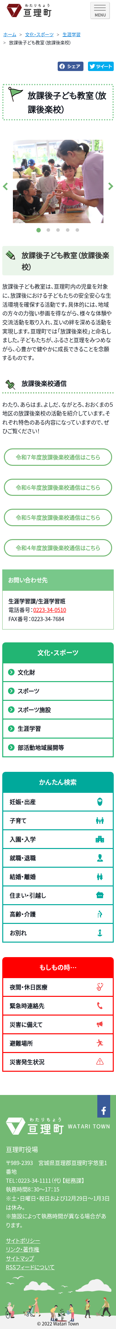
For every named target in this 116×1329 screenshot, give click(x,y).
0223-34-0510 (49, 610)
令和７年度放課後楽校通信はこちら (58, 457)
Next (109, 186)
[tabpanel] (58, 181)
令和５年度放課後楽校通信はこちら (58, 517)
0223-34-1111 (34, 1180)
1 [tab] (38, 230)
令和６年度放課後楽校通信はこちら (58, 487)
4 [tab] (67, 230)
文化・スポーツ (39, 34)
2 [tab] (48, 230)
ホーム (9, 34)
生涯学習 (72, 34)
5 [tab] (77, 230)
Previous (6, 186)
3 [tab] (58, 230)
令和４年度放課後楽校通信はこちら (58, 548)
